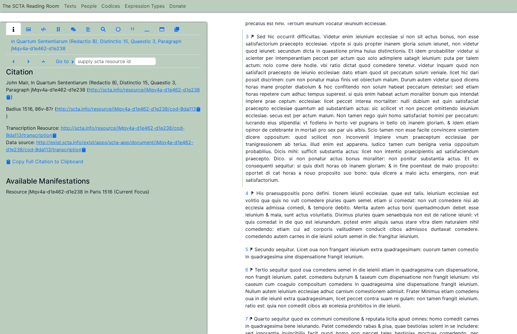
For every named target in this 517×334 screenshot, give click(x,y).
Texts (70, 6)
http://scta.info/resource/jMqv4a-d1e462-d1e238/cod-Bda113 (126, 109)
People (89, 6)
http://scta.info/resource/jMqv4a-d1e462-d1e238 (144, 90)
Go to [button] (63, 61)
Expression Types (145, 6)
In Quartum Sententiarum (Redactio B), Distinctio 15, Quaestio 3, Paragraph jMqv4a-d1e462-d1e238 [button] (96, 44)
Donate (177, 6)
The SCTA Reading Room (30, 6)
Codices (110, 6)
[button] (13, 28)
